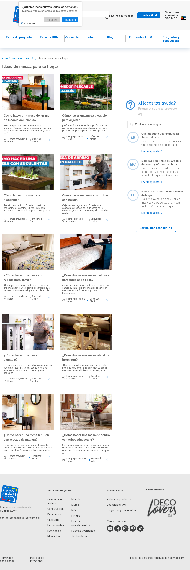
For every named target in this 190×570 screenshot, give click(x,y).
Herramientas (56, 525)
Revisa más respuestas (156, 228)
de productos (80, 37)
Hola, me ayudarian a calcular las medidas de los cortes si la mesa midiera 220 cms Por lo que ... (160, 202)
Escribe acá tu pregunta (142, 120)
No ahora (52, 20)
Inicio (5, 58)
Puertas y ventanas (83, 530)
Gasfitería (53, 519)
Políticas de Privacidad (37, 559)
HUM (49, 37)
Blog (110, 37)
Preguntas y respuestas (171, 38)
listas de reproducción (23, 58)
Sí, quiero (70, 20)
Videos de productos (119, 499)
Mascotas (54, 536)
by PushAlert (29, 23)
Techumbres (79, 536)
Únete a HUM (149, 15)
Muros (75, 504)
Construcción (56, 508)
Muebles (76, 499)
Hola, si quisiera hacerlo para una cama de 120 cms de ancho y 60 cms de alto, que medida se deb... (160, 172)
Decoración (54, 514)
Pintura (75, 515)
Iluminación (54, 530)
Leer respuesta (150, 151)
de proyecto (19, 37)
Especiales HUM (140, 37)
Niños (74, 510)
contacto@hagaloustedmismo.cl (20, 517)
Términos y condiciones (7, 559)
